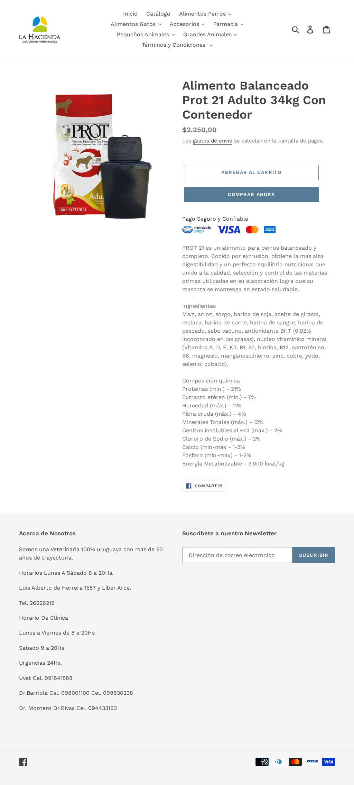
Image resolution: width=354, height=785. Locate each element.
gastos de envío (212, 141)
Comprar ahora (251, 194)
